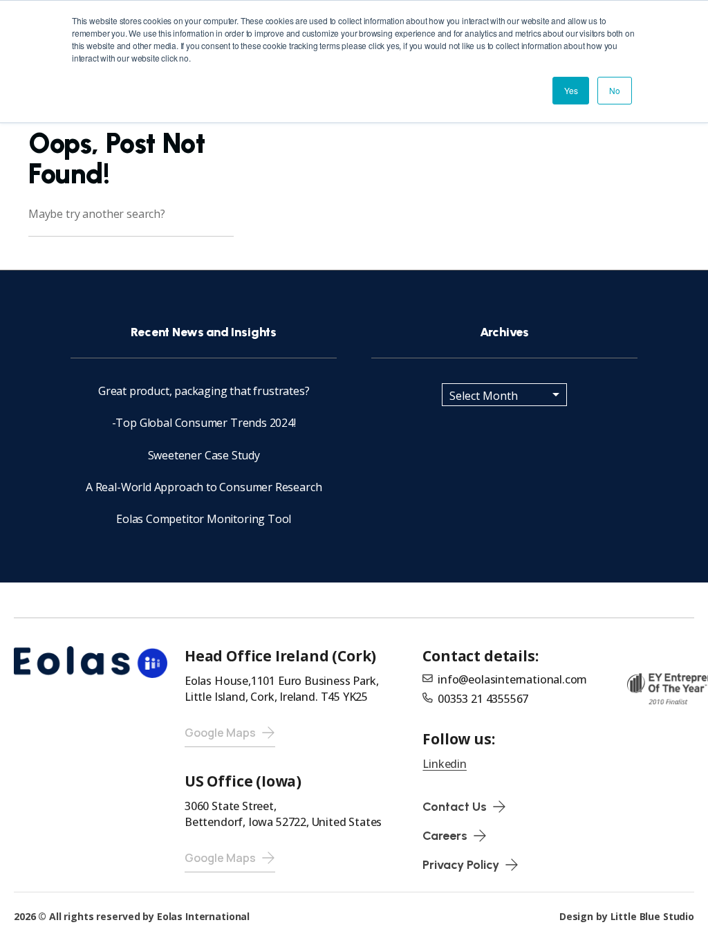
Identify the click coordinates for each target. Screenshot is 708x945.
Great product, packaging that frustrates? (204, 390)
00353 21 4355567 (483, 698)
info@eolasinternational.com (512, 679)
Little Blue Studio (652, 916)
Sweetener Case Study (204, 455)
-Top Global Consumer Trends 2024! (204, 422)
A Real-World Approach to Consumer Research (204, 487)
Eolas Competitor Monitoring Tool (203, 518)
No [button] (614, 90)
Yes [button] (570, 90)
